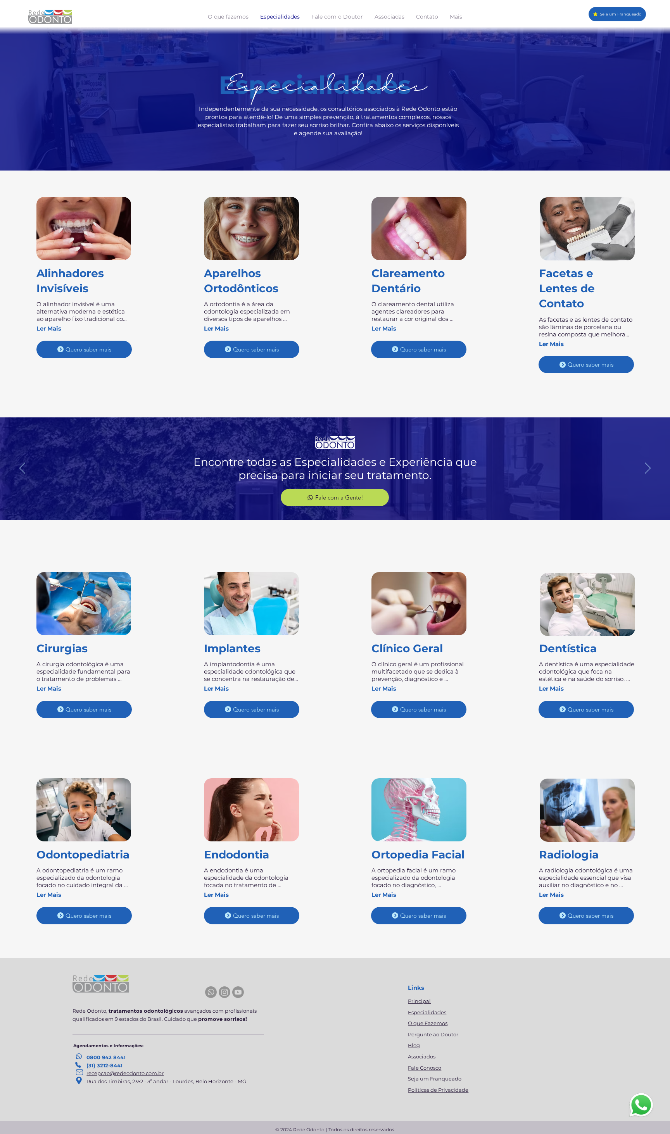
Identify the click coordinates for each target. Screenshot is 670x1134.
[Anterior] (22, 468)
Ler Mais (48, 328)
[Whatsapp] (211, 992)
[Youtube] (238, 992)
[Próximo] (648, 468)
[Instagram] (224, 992)
